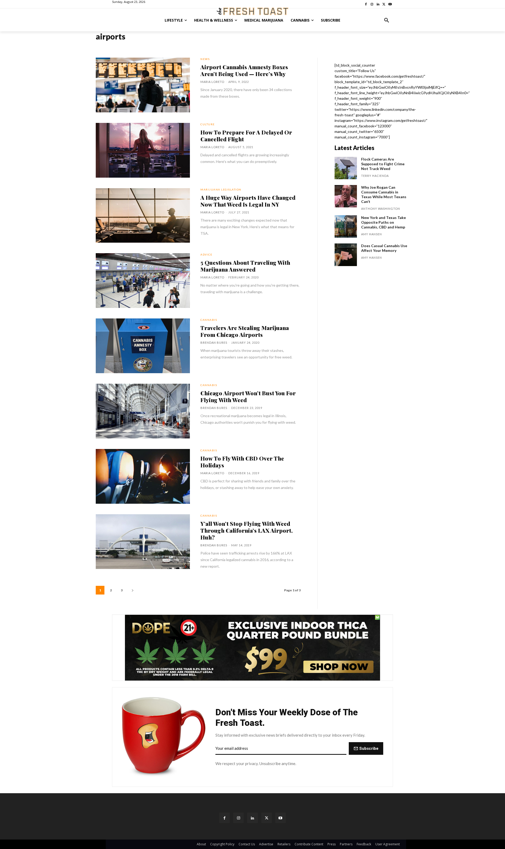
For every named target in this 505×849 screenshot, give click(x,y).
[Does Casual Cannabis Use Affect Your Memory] (346, 254)
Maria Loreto (212, 81)
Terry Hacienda (375, 175)
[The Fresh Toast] (252, 11)
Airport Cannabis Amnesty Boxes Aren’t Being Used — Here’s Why (244, 70)
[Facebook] (224, 818)
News (205, 59)
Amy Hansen (371, 234)
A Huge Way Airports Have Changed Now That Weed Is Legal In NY (247, 201)
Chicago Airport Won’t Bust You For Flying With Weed (248, 396)
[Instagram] (238, 818)
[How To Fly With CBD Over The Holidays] (143, 476)
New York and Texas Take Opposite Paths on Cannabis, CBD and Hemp (383, 222)
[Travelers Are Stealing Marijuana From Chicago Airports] (143, 345)
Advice (206, 254)
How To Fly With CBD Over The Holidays (242, 462)
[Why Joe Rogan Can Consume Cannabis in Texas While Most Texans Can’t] (346, 196)
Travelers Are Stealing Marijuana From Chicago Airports (244, 331)
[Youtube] (280, 818)
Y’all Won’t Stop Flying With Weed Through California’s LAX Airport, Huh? (246, 530)
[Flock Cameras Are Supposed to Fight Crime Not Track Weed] (346, 168)
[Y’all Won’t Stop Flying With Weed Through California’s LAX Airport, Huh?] (143, 541)
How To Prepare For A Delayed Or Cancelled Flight (246, 135)
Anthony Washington (380, 208)
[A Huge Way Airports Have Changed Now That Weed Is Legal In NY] (143, 215)
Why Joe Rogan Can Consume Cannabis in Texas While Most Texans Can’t (383, 194)
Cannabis (208, 319)
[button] (386, 20)
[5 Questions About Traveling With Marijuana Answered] (143, 280)
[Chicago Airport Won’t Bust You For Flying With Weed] (143, 411)
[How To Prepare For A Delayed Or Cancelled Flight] (143, 150)
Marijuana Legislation (220, 189)
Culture (207, 124)
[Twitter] (266, 818)
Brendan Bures (213, 342)
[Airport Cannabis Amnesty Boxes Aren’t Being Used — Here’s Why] (143, 85)
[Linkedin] (252, 818)
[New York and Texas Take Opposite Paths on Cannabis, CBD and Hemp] (346, 226)
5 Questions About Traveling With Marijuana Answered (245, 266)
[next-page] (132, 590)
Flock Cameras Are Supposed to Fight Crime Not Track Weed (383, 164)
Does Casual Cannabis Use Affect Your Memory (384, 248)
